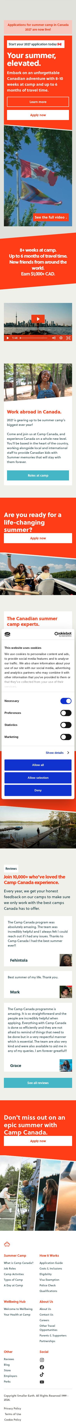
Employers (10, 1376)
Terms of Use (13, 1414)
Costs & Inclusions (51, 1268)
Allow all (38, 765)
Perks (7, 1381)
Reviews (9, 1359)
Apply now (38, 115)
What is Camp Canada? (19, 1263)
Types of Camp (13, 1280)
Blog (7, 1365)
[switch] (66, 713)
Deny (38, 790)
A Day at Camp (13, 1285)
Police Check (48, 1285)
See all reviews (38, 1083)
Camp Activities (14, 1274)
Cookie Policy (12, 1420)
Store (7, 1370)
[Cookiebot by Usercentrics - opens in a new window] (55, 634)
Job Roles (10, 1268)
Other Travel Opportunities (48, 1328)
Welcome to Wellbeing (18, 1309)
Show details (55, 752)
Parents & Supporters (53, 1335)
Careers (44, 1320)
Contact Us (46, 1315)
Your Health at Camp (17, 1315)
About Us (45, 1309)
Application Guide (51, 1263)
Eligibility (46, 1274)
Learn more (38, 101)
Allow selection (38, 777)
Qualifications (48, 1291)
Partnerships (47, 1341)
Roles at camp (38, 475)
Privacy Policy (12, 1408)
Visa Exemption (49, 1280)
